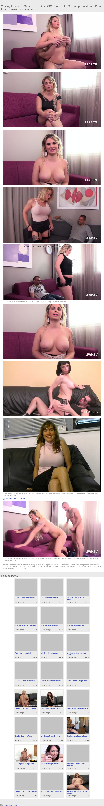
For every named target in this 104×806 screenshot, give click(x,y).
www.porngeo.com (10, 805)
